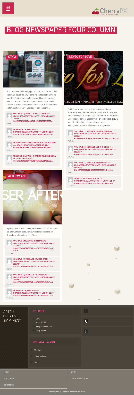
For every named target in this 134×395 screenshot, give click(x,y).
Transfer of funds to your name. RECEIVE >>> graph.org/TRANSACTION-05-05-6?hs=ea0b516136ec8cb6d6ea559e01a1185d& (34, 145)
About (73, 372)
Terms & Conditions (79, 379)
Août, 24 (28, 83)
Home (6, 372)
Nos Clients (9, 379)
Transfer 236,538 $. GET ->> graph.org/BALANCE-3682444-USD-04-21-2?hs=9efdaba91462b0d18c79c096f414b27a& (33, 292)
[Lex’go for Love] (80, 96)
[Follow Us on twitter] (86, 321)
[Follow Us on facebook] (86, 311)
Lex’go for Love (80, 56)
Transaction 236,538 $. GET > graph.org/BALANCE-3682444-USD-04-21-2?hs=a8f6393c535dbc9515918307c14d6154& (94, 180)
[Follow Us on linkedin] (86, 331)
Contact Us (9, 385)
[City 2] (19, 79)
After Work (16, 176)
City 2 (12, 56)
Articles (15, 83)
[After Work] (19, 215)
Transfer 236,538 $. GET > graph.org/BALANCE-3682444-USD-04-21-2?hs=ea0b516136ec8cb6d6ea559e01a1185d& (33, 131)
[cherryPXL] (111, 10)
